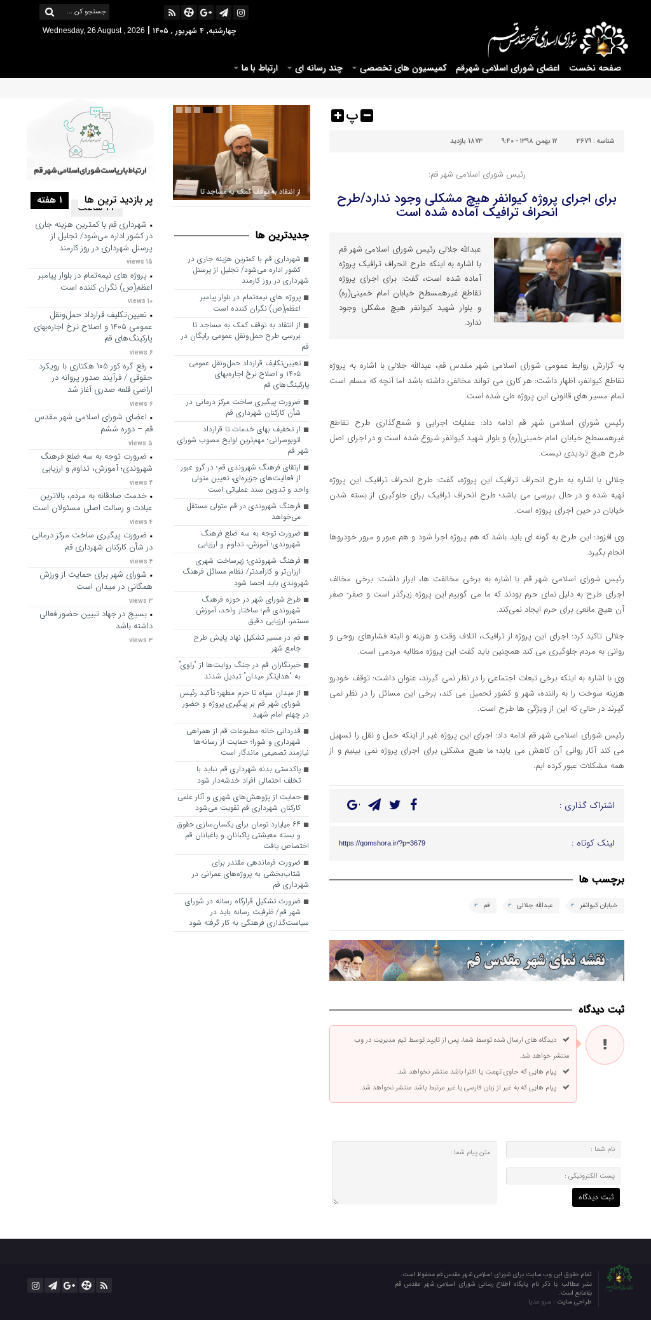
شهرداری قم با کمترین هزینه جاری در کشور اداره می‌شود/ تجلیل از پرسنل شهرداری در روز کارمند (248, 269)
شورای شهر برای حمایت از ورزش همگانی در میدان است (96, 581)
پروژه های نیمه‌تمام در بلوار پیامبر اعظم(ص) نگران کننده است (250, 303)
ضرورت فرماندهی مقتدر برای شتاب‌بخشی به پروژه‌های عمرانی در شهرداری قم (250, 873)
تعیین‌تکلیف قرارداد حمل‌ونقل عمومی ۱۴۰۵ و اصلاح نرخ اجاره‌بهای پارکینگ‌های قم (249, 374)
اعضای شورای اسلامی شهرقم (507, 68)
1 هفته (49, 200)
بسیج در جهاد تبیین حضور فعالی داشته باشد (96, 621)
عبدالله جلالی (535, 905)
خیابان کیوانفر (599, 905)
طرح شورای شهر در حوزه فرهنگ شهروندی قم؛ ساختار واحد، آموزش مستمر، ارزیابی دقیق (252, 610)
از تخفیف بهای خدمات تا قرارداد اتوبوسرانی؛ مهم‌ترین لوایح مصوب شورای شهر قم (243, 440)
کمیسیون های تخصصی (403, 68)
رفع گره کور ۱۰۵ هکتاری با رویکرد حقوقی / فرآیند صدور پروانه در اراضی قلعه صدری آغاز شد (96, 378)
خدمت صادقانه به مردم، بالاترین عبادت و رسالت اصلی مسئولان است (92, 502)
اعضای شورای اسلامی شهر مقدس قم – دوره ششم (93, 424)
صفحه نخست (595, 68)
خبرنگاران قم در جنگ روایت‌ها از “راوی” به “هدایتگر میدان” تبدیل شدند (240, 670)
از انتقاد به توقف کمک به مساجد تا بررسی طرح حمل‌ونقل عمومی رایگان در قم (245, 336)
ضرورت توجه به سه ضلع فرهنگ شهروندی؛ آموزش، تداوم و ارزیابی (249, 539)
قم (486, 905)
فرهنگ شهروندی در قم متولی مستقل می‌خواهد (243, 512)
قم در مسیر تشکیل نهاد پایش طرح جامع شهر (247, 643)
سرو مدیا (540, 1302)
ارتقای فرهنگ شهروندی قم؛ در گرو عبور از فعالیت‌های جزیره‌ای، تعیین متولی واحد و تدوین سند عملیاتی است (245, 478)
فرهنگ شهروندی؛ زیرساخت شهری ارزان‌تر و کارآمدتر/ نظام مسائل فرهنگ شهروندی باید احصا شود (245, 571)
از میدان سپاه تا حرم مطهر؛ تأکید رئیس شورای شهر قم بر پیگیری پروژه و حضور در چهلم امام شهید (244, 703)
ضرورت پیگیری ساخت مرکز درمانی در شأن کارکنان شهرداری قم (243, 407)
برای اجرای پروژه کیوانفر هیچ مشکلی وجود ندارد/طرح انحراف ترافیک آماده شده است (477, 205)
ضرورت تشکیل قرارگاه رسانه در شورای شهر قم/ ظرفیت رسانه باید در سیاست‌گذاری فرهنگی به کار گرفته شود (247, 912)
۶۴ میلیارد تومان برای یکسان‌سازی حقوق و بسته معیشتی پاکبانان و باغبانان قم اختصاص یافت (243, 835)
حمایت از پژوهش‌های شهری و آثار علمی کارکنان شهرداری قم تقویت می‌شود (239, 802)
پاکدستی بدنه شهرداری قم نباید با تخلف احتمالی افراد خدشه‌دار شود (248, 775)
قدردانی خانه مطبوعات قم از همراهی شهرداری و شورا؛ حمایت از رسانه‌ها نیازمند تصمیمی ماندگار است (247, 741)
